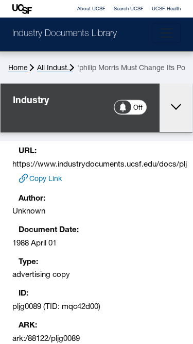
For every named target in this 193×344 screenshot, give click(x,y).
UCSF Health (166, 9)
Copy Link (45, 179)
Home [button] (18, 68)
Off (138, 108)
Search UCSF (129, 9)
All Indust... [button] (55, 68)
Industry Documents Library (64, 34)
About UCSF (91, 9)
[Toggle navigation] (166, 33)
